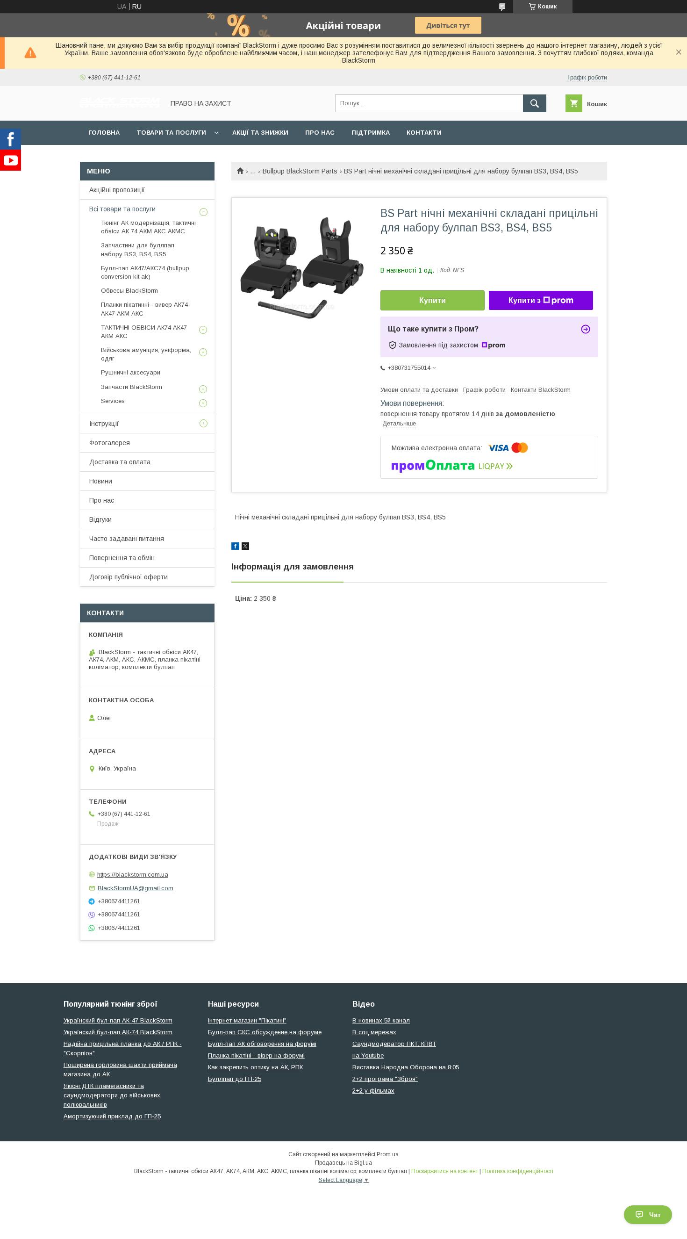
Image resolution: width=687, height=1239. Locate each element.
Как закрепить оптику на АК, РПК (255, 1067)
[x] (245, 547)
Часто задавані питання (126, 538)
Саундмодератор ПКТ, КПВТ (394, 1043)
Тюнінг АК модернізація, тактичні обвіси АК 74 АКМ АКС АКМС (148, 227)
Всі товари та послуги (122, 209)
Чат (655, 1214)
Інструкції (104, 423)
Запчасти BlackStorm (131, 386)
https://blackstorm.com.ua (132, 874)
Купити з (524, 300)
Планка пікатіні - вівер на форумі (256, 1055)
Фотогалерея (109, 443)
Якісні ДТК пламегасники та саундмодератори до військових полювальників (112, 1095)
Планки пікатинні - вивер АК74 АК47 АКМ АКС (144, 309)
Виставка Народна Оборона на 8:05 (405, 1067)
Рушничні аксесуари (130, 372)
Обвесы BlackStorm (129, 290)
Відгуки (100, 519)
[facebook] (235, 547)
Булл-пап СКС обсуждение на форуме (265, 1032)
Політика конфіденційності (517, 1171)
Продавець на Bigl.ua (343, 1163)
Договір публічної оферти (128, 577)
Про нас (320, 132)
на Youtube (368, 1055)
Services (113, 400)
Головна (104, 132)
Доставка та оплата (119, 462)
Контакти (424, 132)
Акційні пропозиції (117, 190)
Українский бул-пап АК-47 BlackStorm (118, 1020)
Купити (432, 300)
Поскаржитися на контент (444, 1171)
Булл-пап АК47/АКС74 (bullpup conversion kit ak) (145, 272)
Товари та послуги (171, 132)
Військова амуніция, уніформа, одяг (146, 354)
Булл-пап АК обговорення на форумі (262, 1043)
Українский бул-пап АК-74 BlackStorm (118, 1032)
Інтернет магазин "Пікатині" (247, 1020)
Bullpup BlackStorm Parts (300, 171)
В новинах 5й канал (381, 1020)
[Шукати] (534, 103)
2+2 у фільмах (373, 1090)
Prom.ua (388, 1154)
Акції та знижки (260, 132)
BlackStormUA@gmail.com (135, 888)
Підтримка (370, 132)
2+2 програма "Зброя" (385, 1078)
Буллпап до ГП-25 (234, 1078)
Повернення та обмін (122, 558)
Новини (100, 481)
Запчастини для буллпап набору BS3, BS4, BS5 (137, 249)
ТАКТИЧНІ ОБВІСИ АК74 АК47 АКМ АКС (144, 331)
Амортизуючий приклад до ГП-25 (112, 1116)
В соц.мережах (374, 1032)
